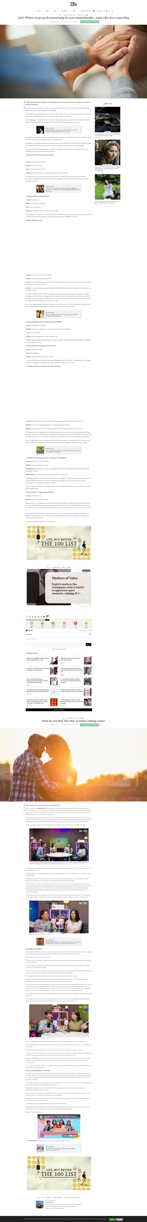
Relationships (70, 718)
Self (55, 11)
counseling (55, 567)
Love (42, 1197)
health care (66, 567)
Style (39, 11)
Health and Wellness (69, 15)
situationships (57, 1197)
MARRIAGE (48, 1197)
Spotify (47, 1140)
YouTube (40, 1140)
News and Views (85, 11)
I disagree (119, 1219)
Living (47, 11)
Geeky (74, 11)
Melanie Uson (54, 725)
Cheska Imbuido (54, 21)
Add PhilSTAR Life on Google (88, 21)
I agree (112, 1219)
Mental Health (81, 15)
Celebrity (64, 11)
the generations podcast (71, 1197)
